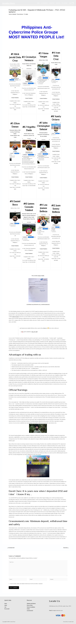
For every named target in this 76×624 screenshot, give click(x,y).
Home (38, 3)
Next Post (66, 547)
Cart (5, 606)
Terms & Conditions (31, 606)
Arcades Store (8, 3)
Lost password (30, 610)
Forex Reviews (20, 14)
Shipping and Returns (31, 603)
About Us (58, 3)
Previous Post (10, 547)
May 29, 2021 (34, 331)
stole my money (15, 316)
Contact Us (51, 3)
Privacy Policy (30, 605)
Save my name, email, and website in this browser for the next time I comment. (26, 583)
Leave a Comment (12, 14)
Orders (28, 608)
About (5, 605)
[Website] (58, 579)
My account (64, 3)
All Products (44, 3)
